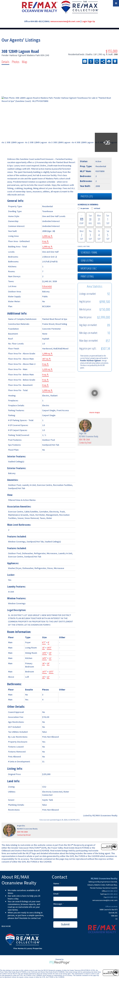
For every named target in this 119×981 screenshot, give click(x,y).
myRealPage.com (59, 962)
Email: (56, 893)
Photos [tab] (15, 61)
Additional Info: (17, 313)
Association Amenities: (19, 506)
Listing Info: (15, 768)
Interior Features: (16, 456)
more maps (94, 412)
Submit (65, 924)
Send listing (87, 260)
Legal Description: (16, 610)
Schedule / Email (89, 252)
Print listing (87, 276)
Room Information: (19, 632)
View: (10, 495)
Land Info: (13, 781)
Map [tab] (24, 61)
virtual (97, 208)
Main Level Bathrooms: (19, 524)
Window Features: (16, 598)
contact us (35, 918)
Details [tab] (5, 61)
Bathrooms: (14, 684)
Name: (56, 883)
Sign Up (91, 21)
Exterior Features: (16, 468)
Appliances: (13, 563)
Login (84, 21)
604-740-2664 (84, 439)
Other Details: (16, 706)
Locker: (11, 575)
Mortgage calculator (96, 268)
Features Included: (16, 536)
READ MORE (6, 926)
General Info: (15, 201)
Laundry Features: (16, 586)
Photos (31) (87, 196)
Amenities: (12, 480)
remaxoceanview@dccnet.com (65, 21)
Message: (58, 903)
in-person (84, 208)
